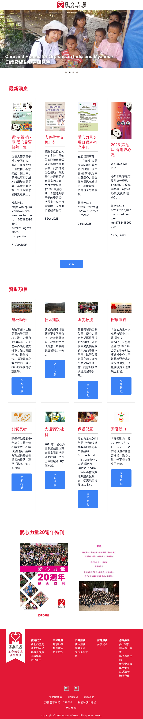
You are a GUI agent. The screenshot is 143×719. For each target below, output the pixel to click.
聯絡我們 (89, 697)
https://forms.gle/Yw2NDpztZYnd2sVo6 (88, 211)
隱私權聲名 (55, 697)
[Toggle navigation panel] (3, 5)
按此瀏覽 (44, 615)
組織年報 (36, 656)
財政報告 (36, 660)
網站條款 (73, 697)
